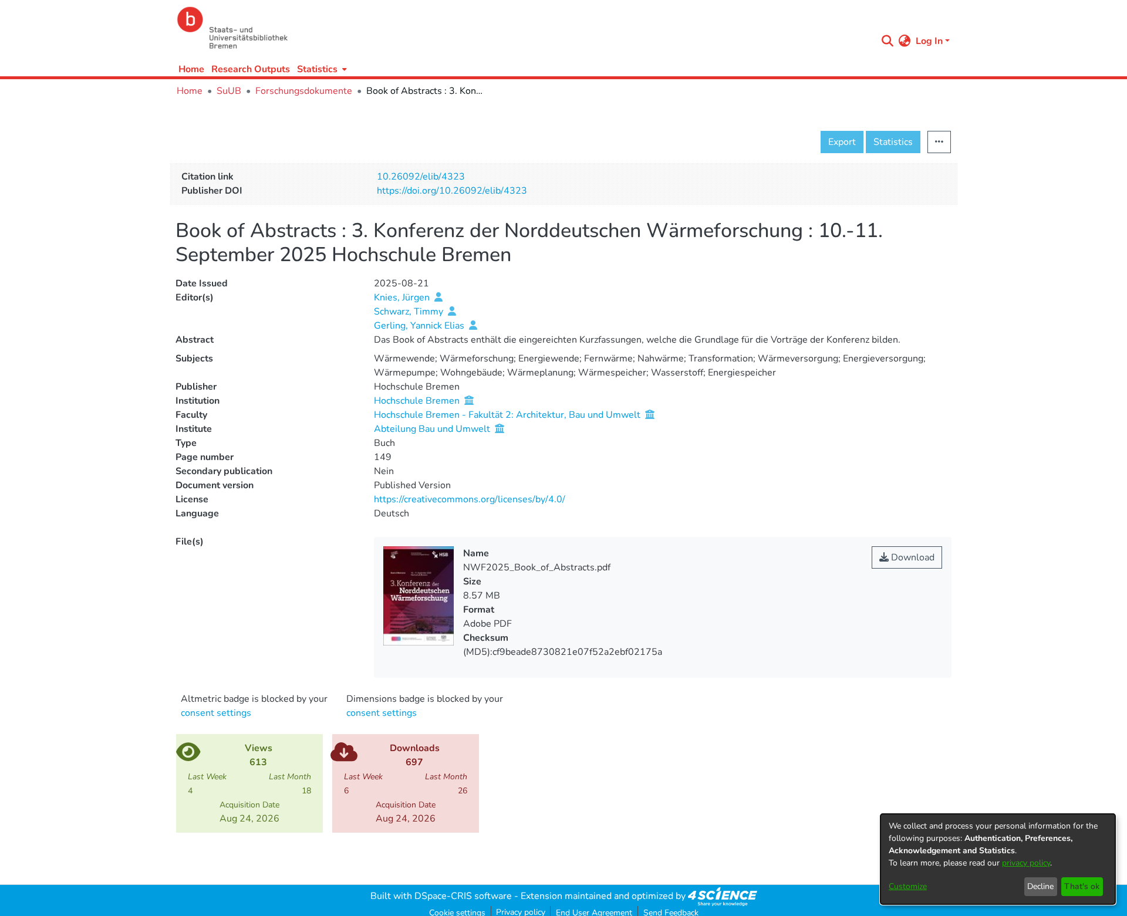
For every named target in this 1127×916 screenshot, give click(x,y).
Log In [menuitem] (929, 41)
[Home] (523, 28)
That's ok (1081, 886)
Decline (1040, 886)
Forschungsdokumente (303, 90)
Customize (908, 886)
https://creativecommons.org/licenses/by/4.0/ (469, 499)
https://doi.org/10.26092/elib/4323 (452, 190)
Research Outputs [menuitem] (250, 69)
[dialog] (997, 859)
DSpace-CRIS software (463, 896)
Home (191, 69)
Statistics (893, 142)
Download (911, 557)
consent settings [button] (216, 713)
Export (842, 142)
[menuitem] (321, 69)
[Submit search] (887, 41)
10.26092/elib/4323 (421, 176)
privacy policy (1026, 862)
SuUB (229, 90)
